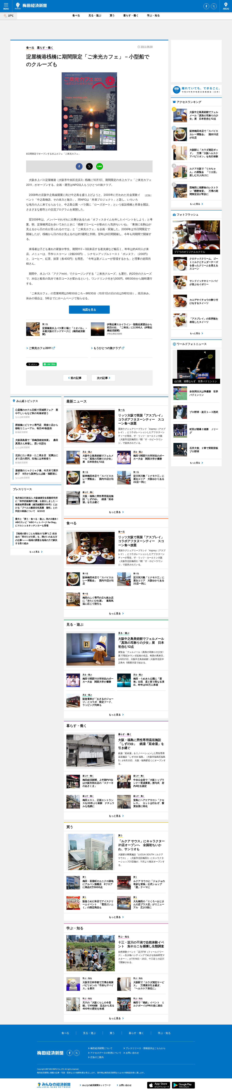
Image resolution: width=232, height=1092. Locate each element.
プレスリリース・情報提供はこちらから (145, 1048)
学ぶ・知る (153, 15)
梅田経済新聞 (31, 6)
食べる (76, 15)
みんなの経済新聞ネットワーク (53, 1085)
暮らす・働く (131, 15)
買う (112, 15)
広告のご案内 (97, 1057)
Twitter (214, 6)
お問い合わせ (132, 1052)
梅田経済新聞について (101, 1048)
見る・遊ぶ (94, 15)
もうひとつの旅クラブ (107, 348)
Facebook (206, 6)
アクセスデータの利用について (105, 1052)
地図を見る (89, 309)
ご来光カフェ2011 (40, 348)
